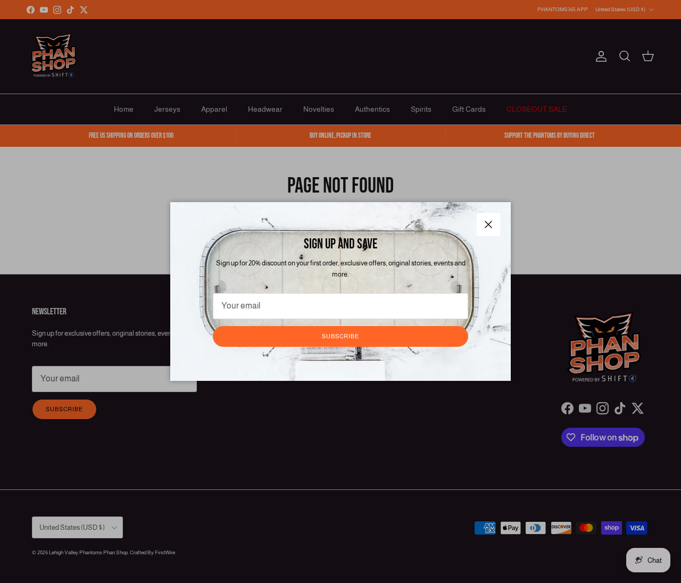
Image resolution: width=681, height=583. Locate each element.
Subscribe (340, 336)
